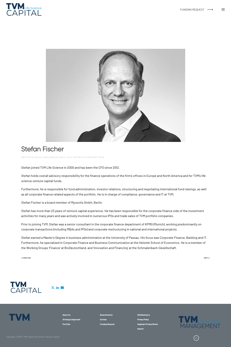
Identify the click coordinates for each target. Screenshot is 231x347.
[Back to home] (23, 9)
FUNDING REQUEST (192, 9)
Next (206, 258)
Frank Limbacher (45, 157)
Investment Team (94, 157)
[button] (223, 9)
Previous (27, 258)
